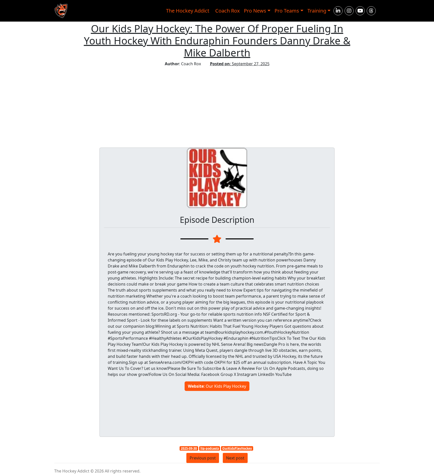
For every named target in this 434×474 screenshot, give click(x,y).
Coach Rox (227, 10)
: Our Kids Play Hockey (217, 386)
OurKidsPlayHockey (237, 448)
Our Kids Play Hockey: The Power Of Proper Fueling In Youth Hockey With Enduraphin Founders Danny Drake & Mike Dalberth (217, 40)
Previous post (203, 458)
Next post (235, 458)
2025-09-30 (189, 448)
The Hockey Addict (187, 10)
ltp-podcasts (209, 448)
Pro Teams (287, 10)
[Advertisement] (217, 104)
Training (316, 10)
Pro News (255, 10)
